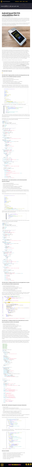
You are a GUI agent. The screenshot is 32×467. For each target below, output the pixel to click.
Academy (26, 1)
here (17, 119)
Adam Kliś (5, 16)
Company (21, 1)
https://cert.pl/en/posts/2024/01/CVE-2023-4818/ (14, 83)
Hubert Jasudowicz (8, 16)
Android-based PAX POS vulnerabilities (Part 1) (11, 14)
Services (24, 1)
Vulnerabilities (17, 1)
